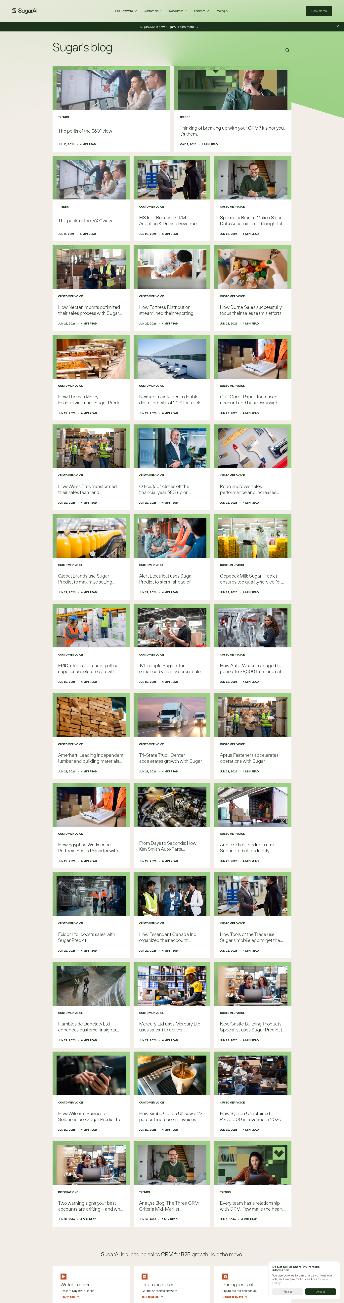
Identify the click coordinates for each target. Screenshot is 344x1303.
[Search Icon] (287, 50)
